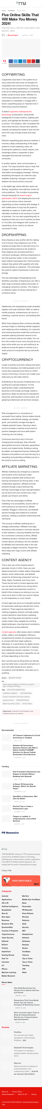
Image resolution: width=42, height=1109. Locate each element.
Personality (26, 906)
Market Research (8, 976)
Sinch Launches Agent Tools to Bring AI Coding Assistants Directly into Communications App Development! (26, 1015)
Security (25, 927)
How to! (5, 958)
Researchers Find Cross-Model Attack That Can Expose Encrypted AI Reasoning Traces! (27, 1002)
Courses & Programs (10, 931)
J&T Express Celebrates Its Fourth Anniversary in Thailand (26, 736)
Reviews (25, 917)
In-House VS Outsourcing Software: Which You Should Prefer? (24, 786)
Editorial (5, 941)
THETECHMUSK (15, 1102)
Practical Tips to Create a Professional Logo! (23, 807)
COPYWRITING (26, 693)
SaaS (24, 924)
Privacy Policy (17, 1091)
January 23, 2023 (19, 801)
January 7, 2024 (27, 35)
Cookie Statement (8, 1094)
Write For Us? (22, 1094)
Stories (25, 948)
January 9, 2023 (19, 824)
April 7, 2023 (18, 741)
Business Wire (7, 924)
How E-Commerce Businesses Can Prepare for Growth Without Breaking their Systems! (26, 774)
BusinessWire (7, 927)
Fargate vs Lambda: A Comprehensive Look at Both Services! (24, 818)
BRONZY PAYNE (15, 678)
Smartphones (27, 934)
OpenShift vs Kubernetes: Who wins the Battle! (25, 797)
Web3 (24, 972)
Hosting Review (8, 955)
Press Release (27, 913)
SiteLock (17, 1063)
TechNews (11, 10)
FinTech (5, 948)
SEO (24, 931)
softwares (26, 941)
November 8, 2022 (19, 757)
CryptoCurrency (8, 934)
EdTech (5, 944)
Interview (5, 962)
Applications (7, 899)
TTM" (3, 1105)
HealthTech (6, 951)
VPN (23, 969)
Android (5, 896)
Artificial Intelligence (10, 906)
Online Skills (27, 704)
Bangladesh (6, 910)
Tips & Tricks (21, 10)
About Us (5, 1091)
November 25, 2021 (20, 791)
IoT (3, 965)
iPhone (4, 969)
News (24, 903)
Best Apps (6, 917)
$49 (24, 1040)
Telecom (25, 955)
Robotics (25, 920)
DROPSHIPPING (23, 700)
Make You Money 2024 (11, 704)
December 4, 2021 (19, 812)
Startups (25, 944)
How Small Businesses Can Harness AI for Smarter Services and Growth (26, 990)
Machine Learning (9, 972)
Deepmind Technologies (23, 1047)
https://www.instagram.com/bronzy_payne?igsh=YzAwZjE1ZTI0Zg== (19, 685)
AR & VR (5, 903)
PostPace (17, 1032)
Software (25, 937)
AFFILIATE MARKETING (16, 690)
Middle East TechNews (31, 899)
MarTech (25, 896)
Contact (34, 1094)
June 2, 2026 (18, 779)
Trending (25, 965)
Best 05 (5, 913)
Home (4, 10)
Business (5, 920)
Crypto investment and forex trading (16, 697)
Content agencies (9, 632)
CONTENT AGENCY (10, 693)
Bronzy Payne (13, 35)
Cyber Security (7, 937)
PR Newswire (27, 910)
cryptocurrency (8, 700)
